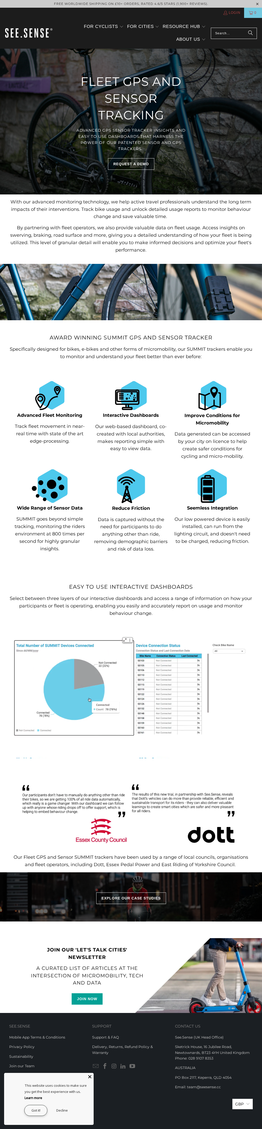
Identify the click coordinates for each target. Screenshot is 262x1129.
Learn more (33, 1097)
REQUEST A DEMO (131, 164)
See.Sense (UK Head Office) (199, 1037)
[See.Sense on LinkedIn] (123, 1066)
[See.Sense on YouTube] (132, 1066)
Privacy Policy (22, 1046)
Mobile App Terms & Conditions (37, 1037)
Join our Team (22, 1066)
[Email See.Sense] (96, 1066)
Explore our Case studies (131, 898)
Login (234, 13)
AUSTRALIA (185, 1067)
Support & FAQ (105, 1037)
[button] (104, 26)
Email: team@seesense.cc (198, 1087)
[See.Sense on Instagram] (114, 1066)
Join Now (87, 999)
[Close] (89, 1076)
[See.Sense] (28, 33)
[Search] (250, 33)
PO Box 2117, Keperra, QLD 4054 (203, 1077)
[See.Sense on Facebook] (105, 1066)
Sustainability (21, 1056)
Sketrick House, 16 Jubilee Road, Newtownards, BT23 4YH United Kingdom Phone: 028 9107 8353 (212, 1052)
